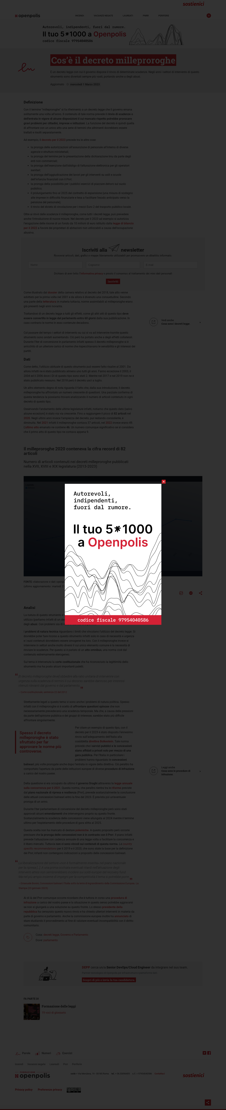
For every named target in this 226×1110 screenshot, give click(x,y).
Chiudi (160, 482)
